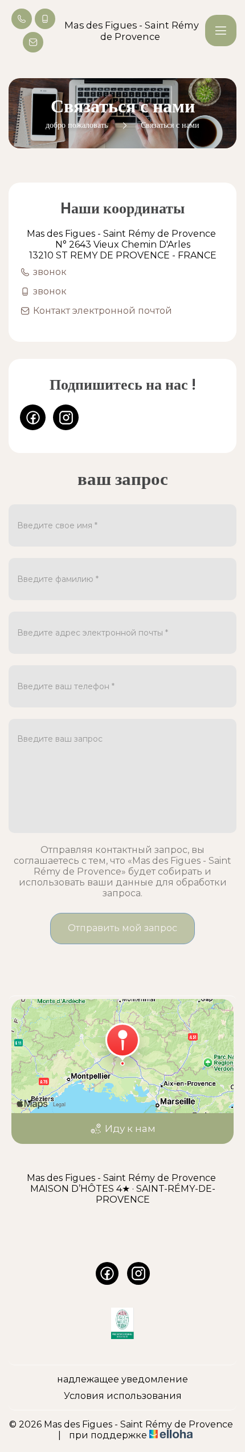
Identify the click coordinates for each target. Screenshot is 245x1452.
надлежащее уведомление (122, 1379)
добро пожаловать (77, 125)
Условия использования (123, 1395)
